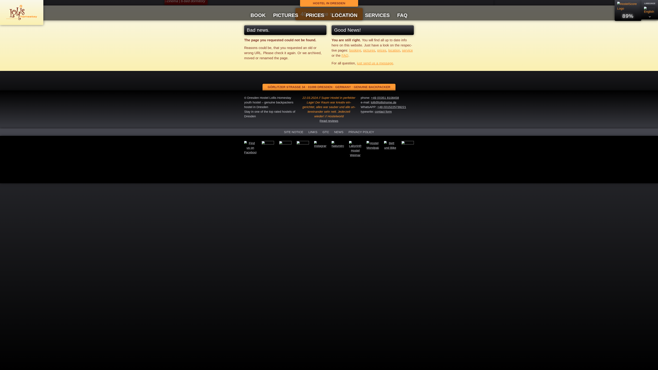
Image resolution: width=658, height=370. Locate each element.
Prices (315, 15)
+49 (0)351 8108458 (385, 98)
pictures (369, 50)
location (394, 50)
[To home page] (21, 12)
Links (312, 132)
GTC (325, 132)
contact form (383, 111)
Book (258, 15)
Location (344, 15)
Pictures (285, 15)
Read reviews (329, 121)
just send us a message (375, 63)
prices (381, 50)
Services (377, 15)
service (407, 50)
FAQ (402, 15)
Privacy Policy (361, 132)
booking (355, 50)
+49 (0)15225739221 (391, 107)
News (338, 132)
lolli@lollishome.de (383, 102)
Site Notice (293, 132)
